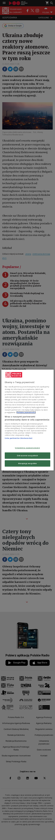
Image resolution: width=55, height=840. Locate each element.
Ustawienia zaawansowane (27, 448)
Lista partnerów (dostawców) (18, 438)
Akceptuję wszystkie (27, 463)
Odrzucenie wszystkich (27, 455)
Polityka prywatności (26, 412)
